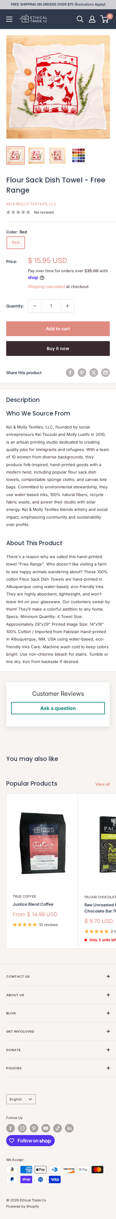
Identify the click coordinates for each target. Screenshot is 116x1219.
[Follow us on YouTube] (45, 1128)
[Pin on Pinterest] (82, 372)
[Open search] (80, 19)
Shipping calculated (46, 286)
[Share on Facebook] (70, 372)
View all (102, 784)
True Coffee (24, 896)
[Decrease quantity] (34, 305)
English (16, 1099)
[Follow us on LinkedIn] (69, 1128)
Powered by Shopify (22, 1206)
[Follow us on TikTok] (57, 1128)
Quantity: (15, 305)
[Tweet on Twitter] (93, 372)
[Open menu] (9, 19)
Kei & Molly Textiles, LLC (31, 204)
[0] (105, 19)
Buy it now (58, 348)
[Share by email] (105, 372)
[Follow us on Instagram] (22, 1128)
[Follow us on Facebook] (10, 1128)
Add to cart (58, 328)
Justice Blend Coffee (33, 904)
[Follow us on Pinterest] (34, 1128)
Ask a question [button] (58, 708)
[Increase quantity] (67, 305)
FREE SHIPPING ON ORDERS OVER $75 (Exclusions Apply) (58, 4)
